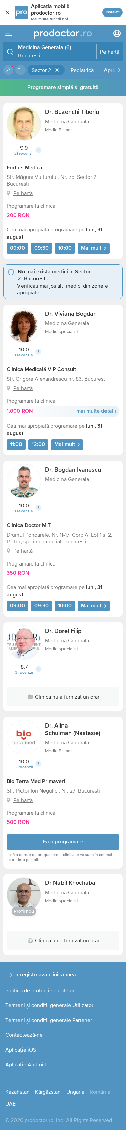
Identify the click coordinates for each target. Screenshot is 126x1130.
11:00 (16, 444)
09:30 (41, 248)
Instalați (113, 12)
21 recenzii (24, 153)
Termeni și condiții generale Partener (48, 1020)
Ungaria (75, 1092)
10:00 (65, 248)
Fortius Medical (25, 168)
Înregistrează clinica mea (45, 975)
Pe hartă (23, 193)
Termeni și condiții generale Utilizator (49, 1005)
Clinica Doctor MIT (29, 525)
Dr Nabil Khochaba (70, 883)
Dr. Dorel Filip (63, 631)
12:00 (38, 444)
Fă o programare (63, 842)
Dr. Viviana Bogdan (71, 314)
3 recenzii (24, 672)
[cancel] (7, 12)
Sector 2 (41, 70)
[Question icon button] (38, 150)
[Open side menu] (9, 33)
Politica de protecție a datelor (39, 990)
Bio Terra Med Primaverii (37, 781)
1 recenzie (24, 355)
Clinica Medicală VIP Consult (41, 370)
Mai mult (91, 248)
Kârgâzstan (48, 1092)
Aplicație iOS (20, 1049)
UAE (10, 1104)
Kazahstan (17, 1092)
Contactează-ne (24, 1035)
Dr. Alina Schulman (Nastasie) (72, 729)
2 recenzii (24, 767)
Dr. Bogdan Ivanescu (73, 470)
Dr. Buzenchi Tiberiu (72, 112)
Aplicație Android (25, 1064)
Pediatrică (82, 70)
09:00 (17, 248)
